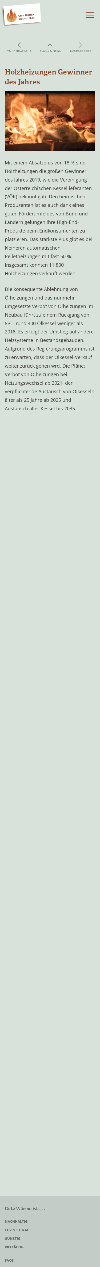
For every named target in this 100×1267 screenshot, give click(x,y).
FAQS (9, 1260)
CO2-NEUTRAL (17, 1229)
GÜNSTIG (12, 1238)
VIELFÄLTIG (14, 1247)
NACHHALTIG (16, 1221)
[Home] (22, 15)
